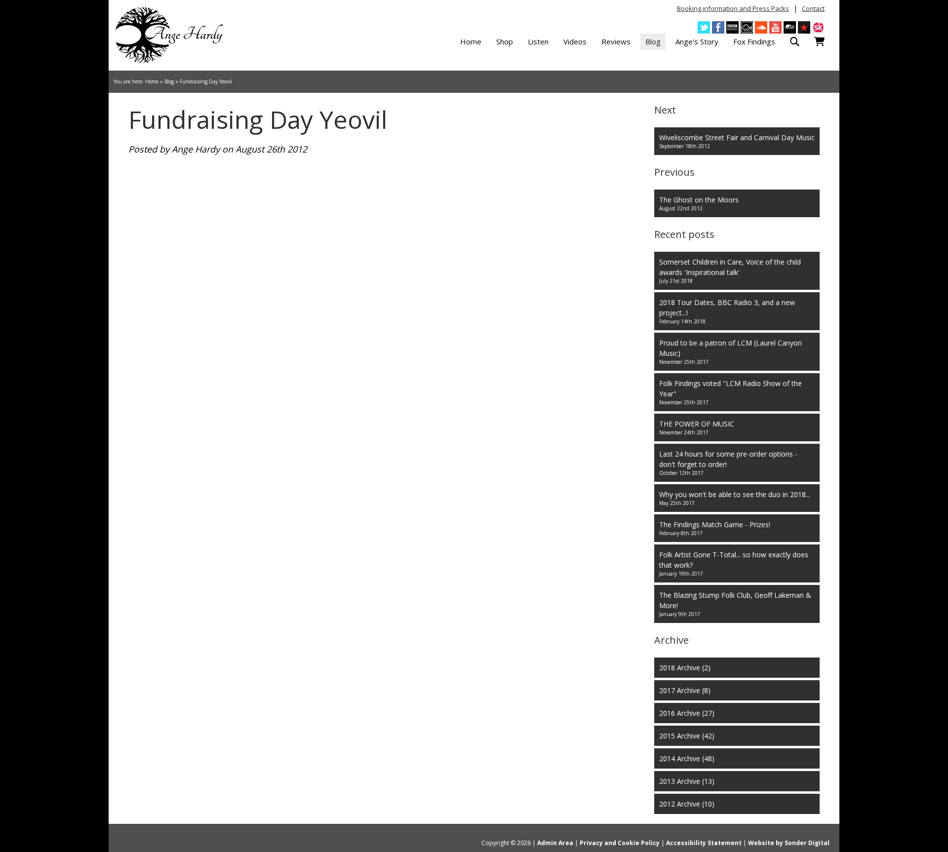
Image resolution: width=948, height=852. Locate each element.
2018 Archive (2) (685, 667)
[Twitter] (704, 27)
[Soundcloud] (761, 27)
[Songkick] (818, 27)
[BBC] (732, 27)
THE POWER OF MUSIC (696, 427)
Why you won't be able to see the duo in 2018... (734, 498)
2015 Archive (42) (686, 735)
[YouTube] (775, 27)
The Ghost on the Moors (699, 203)
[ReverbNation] (804, 27)
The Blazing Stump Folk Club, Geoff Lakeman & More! (735, 604)
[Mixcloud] (747, 27)
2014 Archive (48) (686, 758)
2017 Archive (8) (685, 690)
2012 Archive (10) (686, 804)
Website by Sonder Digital (789, 843)
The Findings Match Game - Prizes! (714, 528)
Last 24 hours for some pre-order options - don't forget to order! (728, 462)
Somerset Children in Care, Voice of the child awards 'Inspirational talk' (730, 270)
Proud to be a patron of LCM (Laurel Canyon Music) (730, 351)
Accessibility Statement (704, 843)
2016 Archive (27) (686, 713)
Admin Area (555, 843)
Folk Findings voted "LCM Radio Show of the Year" (730, 392)
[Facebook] (718, 27)
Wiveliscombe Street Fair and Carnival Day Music (737, 141)
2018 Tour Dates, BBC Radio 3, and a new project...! (727, 311)
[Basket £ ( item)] (819, 42)
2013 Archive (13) (686, 781)
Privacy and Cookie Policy (620, 843)
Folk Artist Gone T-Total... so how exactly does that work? (733, 563)
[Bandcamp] (790, 27)
